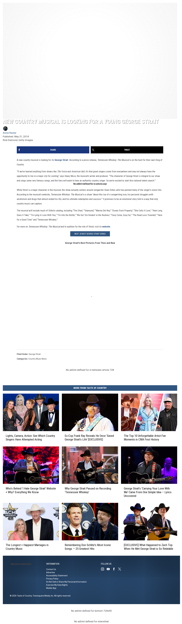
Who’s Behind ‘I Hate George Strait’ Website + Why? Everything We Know (31, 490)
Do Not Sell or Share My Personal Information (66, 582)
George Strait (61, 160)
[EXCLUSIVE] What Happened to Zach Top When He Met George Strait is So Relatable (148, 546)
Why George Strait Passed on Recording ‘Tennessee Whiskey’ (88, 490)
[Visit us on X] (121, 569)
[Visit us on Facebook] (115, 569)
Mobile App (51, 588)
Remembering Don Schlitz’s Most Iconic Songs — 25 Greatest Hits (88, 546)
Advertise (50, 572)
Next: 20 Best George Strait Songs (90, 234)
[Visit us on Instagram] (103, 569)
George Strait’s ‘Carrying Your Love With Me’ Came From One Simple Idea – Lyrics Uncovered (147, 492)
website (106, 226)
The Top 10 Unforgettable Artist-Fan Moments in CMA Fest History (145, 437)
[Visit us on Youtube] (109, 569)
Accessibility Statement (57, 575)
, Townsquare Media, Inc (42, 596)
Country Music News (37, 359)
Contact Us (51, 569)
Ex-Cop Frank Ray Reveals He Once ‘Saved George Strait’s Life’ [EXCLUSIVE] (89, 437)
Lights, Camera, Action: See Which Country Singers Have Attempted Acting (30, 437)
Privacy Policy (52, 579)
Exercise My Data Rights (57, 585)
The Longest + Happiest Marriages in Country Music (27, 546)
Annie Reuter (9, 132)
